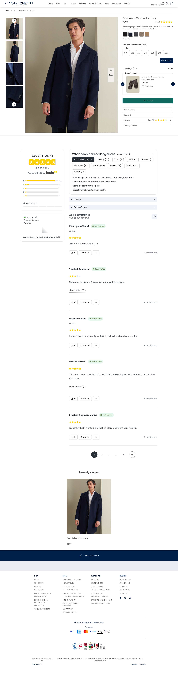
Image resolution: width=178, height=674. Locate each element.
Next (14, 104)
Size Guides (38, 590)
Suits (64, 3)
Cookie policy (68, 586)
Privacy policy (68, 583)
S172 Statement (69, 600)
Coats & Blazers (19, 10)
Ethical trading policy (72, 593)
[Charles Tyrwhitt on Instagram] (126, 598)
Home (7, 10)
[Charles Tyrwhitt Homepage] (19, 3)
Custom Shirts (97, 583)
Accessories (116, 3)
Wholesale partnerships (101, 590)
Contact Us (39, 605)
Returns (40, 586)
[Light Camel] (147, 34)
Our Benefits (125, 590)
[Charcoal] (136, 34)
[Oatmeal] (141, 34)
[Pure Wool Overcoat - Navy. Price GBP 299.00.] (89, 506)
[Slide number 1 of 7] (14, 29)
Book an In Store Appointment (41, 601)
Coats (32, 10)
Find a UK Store (40, 596)
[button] (154, 78)
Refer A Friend (96, 593)
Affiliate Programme (99, 596)
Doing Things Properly (100, 603)
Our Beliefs (124, 586)
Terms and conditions (72, 579)
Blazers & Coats (95, 3)
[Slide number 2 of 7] (14, 51)
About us (95, 579)
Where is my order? (42, 609)
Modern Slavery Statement (74, 596)
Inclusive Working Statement (70, 604)
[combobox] (135, 68)
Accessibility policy (70, 590)
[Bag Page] (171, 3)
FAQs (36, 579)
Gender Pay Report (70, 612)
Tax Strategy (68, 609)
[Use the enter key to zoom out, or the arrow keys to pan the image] (111, 79)
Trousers (73, 3)
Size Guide (165, 60)
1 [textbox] (133, 68)
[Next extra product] (173, 84)
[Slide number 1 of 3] (132, 84)
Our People (124, 593)
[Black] (125, 34)
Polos (58, 3)
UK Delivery (38, 583)
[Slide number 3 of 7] (14, 74)
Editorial (127, 3)
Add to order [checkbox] (149, 86)
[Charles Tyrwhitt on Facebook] (122, 598)
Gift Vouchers (97, 586)
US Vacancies (125, 583)
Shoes (106, 3)
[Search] (166, 3)
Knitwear (82, 3)
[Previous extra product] (122, 84)
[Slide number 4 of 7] (14, 97)
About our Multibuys (42, 593)
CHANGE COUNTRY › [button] (138, 664)
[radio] (125, 53)
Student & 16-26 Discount (101, 600)
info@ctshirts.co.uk (100, 660)
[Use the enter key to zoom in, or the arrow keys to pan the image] (111, 71)
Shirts (51, 3)
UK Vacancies (125, 579)
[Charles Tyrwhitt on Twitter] (131, 598)
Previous (14, 21)
